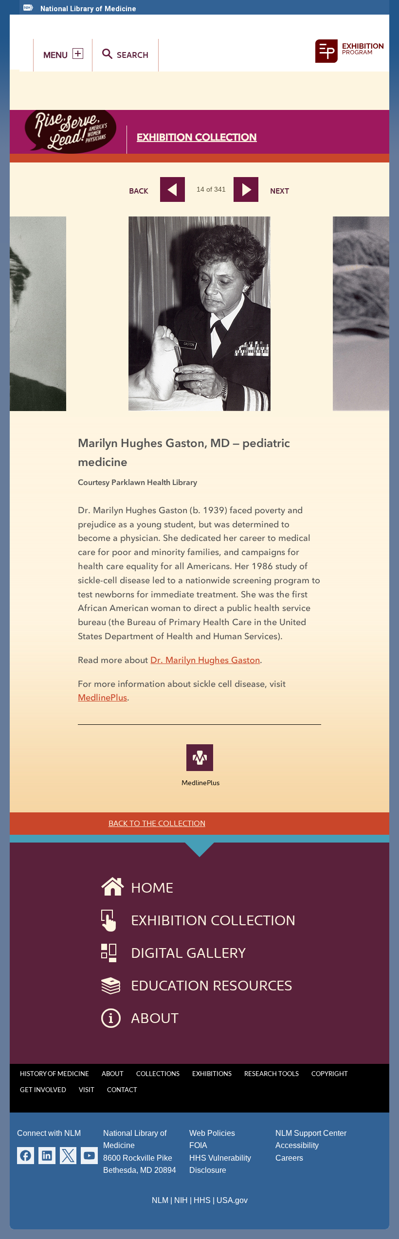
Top (372, 1222)
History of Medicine (54, 1074)
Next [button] (252, 189)
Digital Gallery (188, 953)
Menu (55, 55)
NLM (160, 1200)
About (155, 1018)
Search (132, 55)
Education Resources (211, 985)
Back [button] (138, 191)
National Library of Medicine (88, 9)
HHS (202, 1200)
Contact (122, 1090)
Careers (289, 1158)
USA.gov (232, 1200)
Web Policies (212, 1133)
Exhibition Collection (197, 137)
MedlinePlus (102, 697)
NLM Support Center (310, 1133)
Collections (158, 1074)
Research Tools (271, 1074)
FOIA (198, 1145)
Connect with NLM (49, 1133)
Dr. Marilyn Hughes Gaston (205, 660)
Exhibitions (212, 1074)
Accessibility (297, 1145)
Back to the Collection (157, 823)
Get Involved (43, 1090)
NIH (181, 1200)
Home (152, 888)
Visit (86, 1090)
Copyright (329, 1074)
